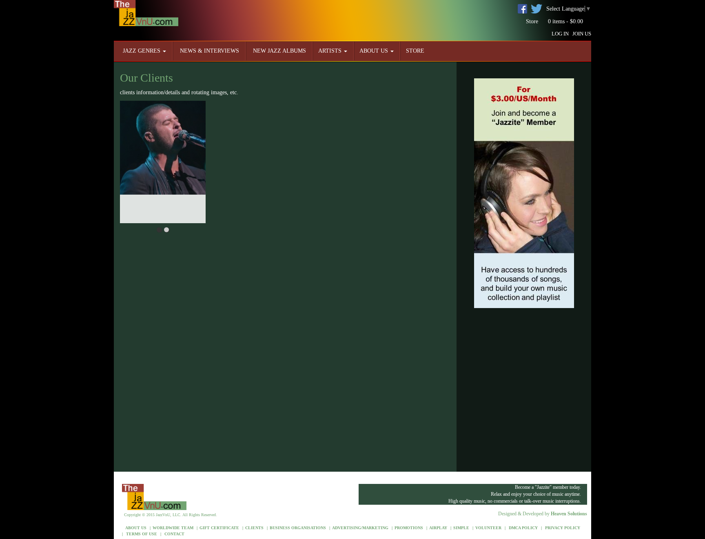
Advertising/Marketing (360, 528)
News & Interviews (208, 51)
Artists (330, 51)
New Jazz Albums (278, 51)
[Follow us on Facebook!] (522, 8)
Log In (560, 34)
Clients (254, 528)
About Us (374, 51)
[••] (163, 162)
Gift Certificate (219, 528)
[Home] (146, 12)
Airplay (438, 528)
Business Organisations (298, 528)
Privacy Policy (562, 528)
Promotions (409, 528)
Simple (461, 528)
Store (532, 21)
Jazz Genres (142, 51)
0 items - (564, 21)
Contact (173, 534)
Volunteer (488, 528)
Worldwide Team (173, 528)
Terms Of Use (141, 534)
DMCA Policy (523, 528)
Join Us (581, 34)
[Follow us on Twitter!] (536, 8)
